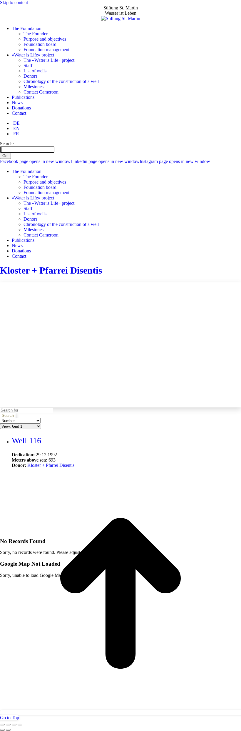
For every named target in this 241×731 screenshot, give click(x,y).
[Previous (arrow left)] (2, 730)
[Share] (8, 724)
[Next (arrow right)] (8, 730)
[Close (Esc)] (2, 724)
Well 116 (26, 440)
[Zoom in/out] (20, 724)
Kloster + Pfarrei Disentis (51, 270)
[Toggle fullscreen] (14, 724)
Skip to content (14, 2)
